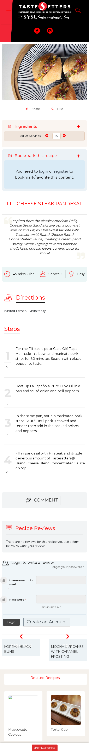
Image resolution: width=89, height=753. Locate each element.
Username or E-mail (21, 582)
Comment (46, 500)
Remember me (51, 607)
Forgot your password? (67, 567)
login (43, 171)
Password (16, 599)
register (61, 171)
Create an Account (47, 621)
